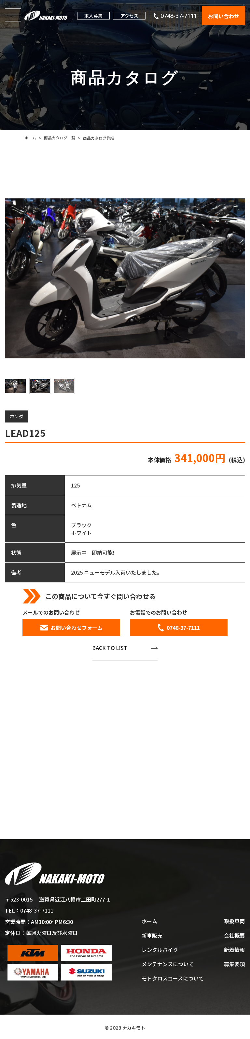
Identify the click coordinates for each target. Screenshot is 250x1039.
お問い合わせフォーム (76, 627)
